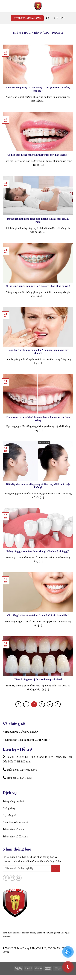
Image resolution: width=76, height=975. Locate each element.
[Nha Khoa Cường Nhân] (38, 6)
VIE (56, 18)
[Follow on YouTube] (19, 878)
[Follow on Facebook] (6, 878)
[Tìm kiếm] (47, 18)
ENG (62, 18)
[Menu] (5, 6)
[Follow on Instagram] (12, 878)
